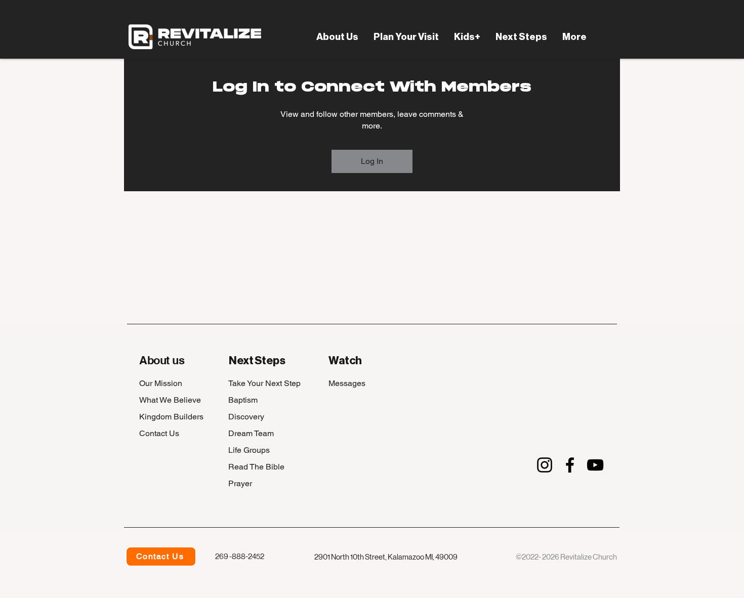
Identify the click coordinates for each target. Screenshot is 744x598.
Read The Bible (256, 467)
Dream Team (251, 433)
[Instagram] (544, 465)
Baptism (243, 400)
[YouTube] (595, 465)
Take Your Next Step (264, 383)
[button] (337, 36)
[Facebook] (570, 465)
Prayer (240, 483)
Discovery (246, 416)
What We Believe (170, 400)
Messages (346, 383)
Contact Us (159, 433)
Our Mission (160, 383)
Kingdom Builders (171, 416)
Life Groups (249, 450)
